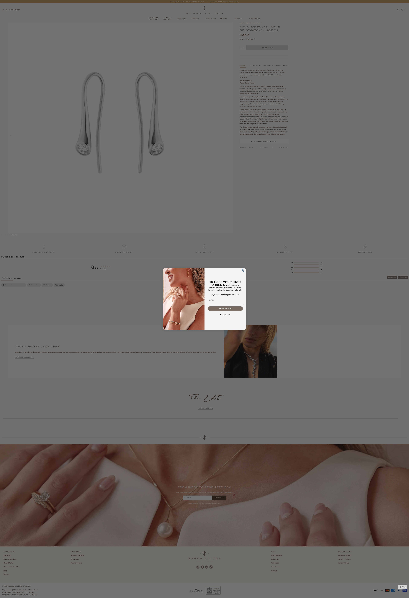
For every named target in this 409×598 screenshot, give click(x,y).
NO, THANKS (225, 315)
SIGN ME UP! (225, 308)
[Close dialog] (243, 270)
